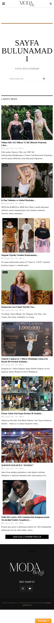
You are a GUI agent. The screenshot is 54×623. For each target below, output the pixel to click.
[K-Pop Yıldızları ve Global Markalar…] (27, 180)
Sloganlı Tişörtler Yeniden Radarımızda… (20, 255)
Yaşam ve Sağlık (7, 324)
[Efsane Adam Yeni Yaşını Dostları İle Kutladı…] (27, 393)
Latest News (9, 99)
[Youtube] (30, 588)
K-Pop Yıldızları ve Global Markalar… (18, 200)
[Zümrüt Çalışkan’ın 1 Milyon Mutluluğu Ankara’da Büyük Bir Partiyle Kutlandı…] (27, 339)
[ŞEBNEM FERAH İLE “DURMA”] (27, 445)
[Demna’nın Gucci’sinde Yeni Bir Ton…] (27, 287)
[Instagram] (23, 588)
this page (33, 551)
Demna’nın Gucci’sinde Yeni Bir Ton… (18, 307)
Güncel (5, 165)
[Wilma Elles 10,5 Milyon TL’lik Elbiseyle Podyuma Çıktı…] (27, 122)
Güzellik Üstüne (7, 108)
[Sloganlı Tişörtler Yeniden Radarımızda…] (27, 235)
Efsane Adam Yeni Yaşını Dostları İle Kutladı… (22, 413)
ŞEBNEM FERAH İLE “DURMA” (17, 465)
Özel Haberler (6, 379)
